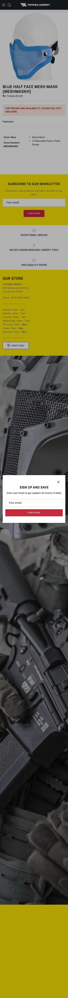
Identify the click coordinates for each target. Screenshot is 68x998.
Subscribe (34, 512)
